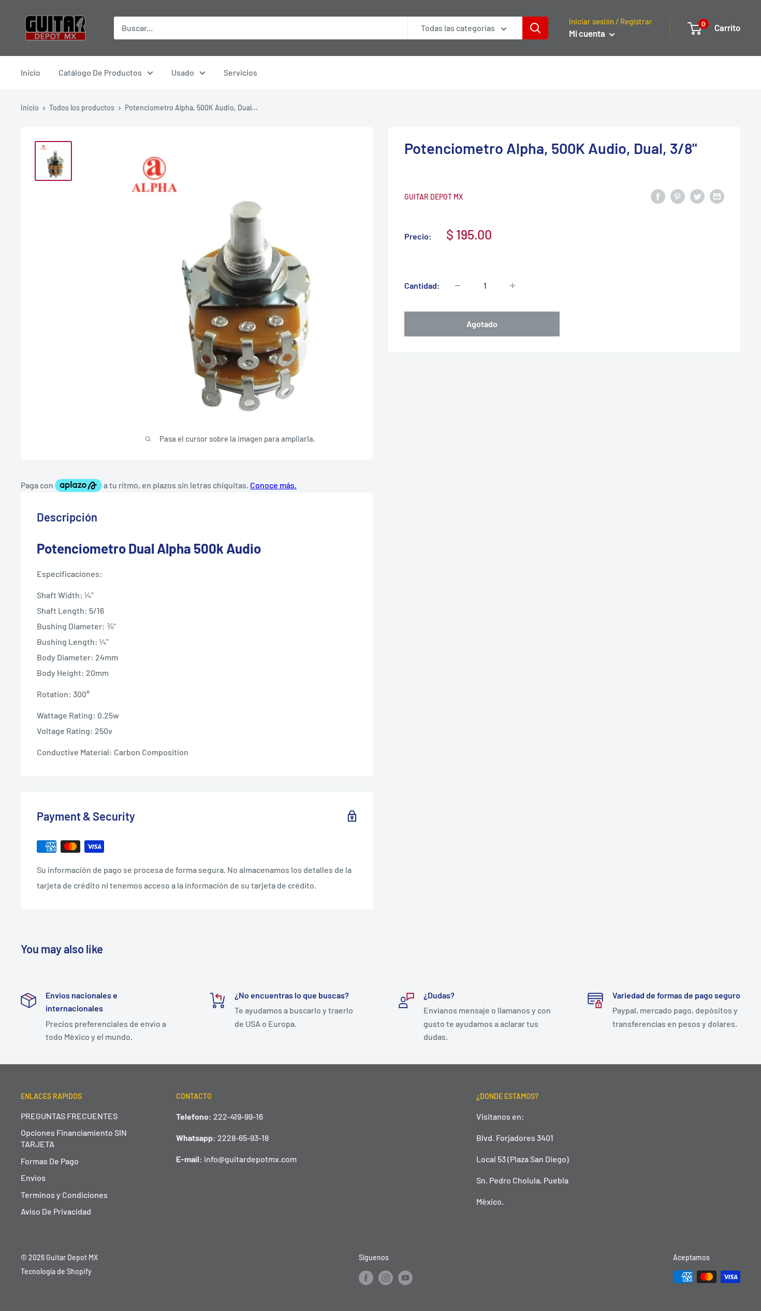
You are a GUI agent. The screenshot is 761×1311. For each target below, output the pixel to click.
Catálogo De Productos (100, 72)
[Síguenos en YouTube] (405, 1278)
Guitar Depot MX (433, 196)
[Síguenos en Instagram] (385, 1278)
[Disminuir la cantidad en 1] (458, 286)
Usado (182, 72)
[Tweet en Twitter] (697, 196)
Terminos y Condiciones (64, 1195)
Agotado (481, 324)
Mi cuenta (588, 33)
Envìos (33, 1177)
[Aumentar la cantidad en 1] (512, 286)
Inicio (30, 72)
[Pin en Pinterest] (677, 196)
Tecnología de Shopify (56, 1271)
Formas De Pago (50, 1161)
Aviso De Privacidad (56, 1211)
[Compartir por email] (717, 196)
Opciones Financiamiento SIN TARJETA (74, 1138)
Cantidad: (422, 285)
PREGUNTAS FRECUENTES (69, 1116)
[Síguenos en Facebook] (366, 1278)
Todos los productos (81, 107)
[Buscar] (535, 28)
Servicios (240, 72)
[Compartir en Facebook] (658, 196)
